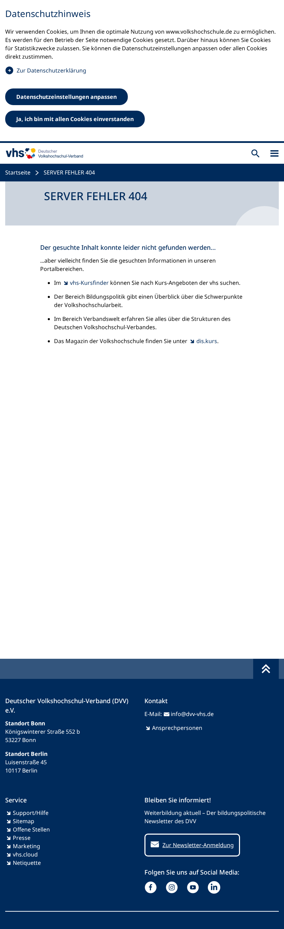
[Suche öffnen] (255, 153)
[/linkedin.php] (215, 887)
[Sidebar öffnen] (274, 153)
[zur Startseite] (43, 153)
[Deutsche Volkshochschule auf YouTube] (194, 887)
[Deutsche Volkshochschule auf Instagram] (173, 887)
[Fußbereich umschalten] (266, 669)
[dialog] (142, 71)
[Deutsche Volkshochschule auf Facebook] (152, 887)
